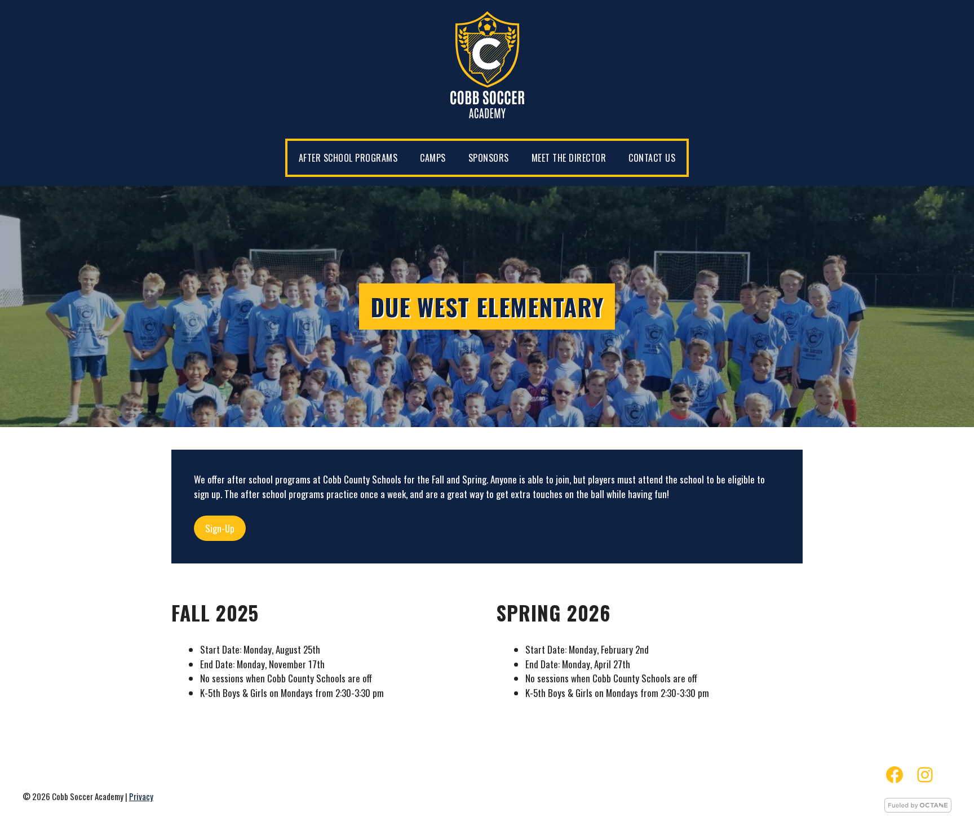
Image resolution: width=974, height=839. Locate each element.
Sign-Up (219, 528)
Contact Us (651, 158)
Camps (433, 158)
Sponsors (488, 158)
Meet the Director (569, 158)
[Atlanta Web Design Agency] (917, 808)
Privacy (141, 796)
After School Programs (348, 158)
